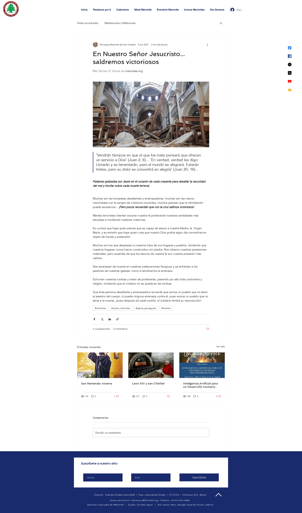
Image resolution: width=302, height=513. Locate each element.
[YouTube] (289, 81)
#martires (166, 308)
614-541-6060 (182, 500)
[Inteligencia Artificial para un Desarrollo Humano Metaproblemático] (202, 365)
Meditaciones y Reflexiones (120, 23)
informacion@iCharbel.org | (146, 500)
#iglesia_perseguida (146, 308)
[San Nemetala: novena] (100, 365)
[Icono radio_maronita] (289, 89)
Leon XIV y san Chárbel (148, 383)
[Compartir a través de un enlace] (117, 319)
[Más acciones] (207, 44)
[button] (220, 23)
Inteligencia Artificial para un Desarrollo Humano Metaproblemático (200, 385)
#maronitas (100, 308)
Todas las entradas (87, 23)
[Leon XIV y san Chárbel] (151, 365)
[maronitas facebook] (289, 48)
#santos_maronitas (120, 308)
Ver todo (220, 346)
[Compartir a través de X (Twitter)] (102, 319)
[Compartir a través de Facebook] (94, 319)
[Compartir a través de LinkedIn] (109, 319)
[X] (289, 64)
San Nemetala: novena (96, 383)
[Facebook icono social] (289, 56)
